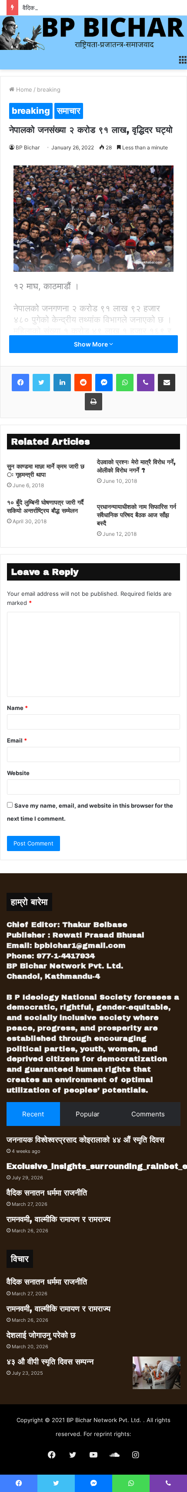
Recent (33, 1114)
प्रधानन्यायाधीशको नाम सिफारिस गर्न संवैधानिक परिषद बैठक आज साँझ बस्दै (136, 515)
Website (18, 772)
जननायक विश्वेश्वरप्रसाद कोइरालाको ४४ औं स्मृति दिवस (85, 1140)
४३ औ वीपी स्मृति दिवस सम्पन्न (50, 1361)
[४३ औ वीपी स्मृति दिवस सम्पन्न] (156, 1373)
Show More (91, 344)
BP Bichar (28, 147)
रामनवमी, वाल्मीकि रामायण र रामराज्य (58, 1219)
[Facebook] (20, 382)
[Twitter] (41, 382)
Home (23, 89)
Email (17, 740)
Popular (88, 1114)
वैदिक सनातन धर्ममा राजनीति (53, 7)
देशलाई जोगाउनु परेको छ (41, 1335)
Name (17, 707)
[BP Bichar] (93, 33)
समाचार (68, 111)
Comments (148, 1114)
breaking (48, 89)
